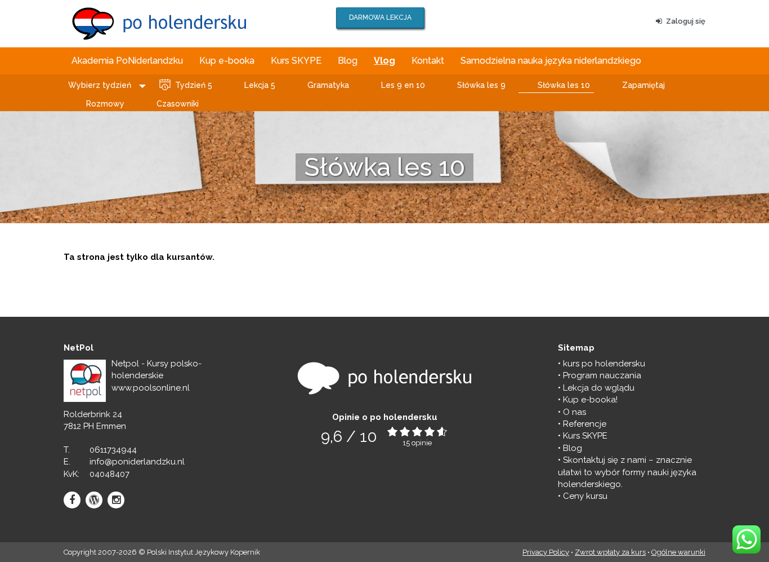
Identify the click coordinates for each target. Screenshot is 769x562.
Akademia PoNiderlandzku (127, 60)
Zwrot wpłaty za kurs (610, 552)
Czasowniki (178, 103)
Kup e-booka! (590, 400)
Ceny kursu (585, 496)
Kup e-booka (226, 60)
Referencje (584, 424)
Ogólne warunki (678, 552)
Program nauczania (602, 375)
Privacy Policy (545, 552)
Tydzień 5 (193, 85)
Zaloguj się (685, 21)
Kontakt (428, 60)
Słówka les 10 (564, 85)
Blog (347, 60)
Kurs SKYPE (296, 60)
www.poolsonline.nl (150, 388)
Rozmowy (105, 103)
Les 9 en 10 (403, 85)
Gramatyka (328, 85)
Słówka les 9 (481, 85)
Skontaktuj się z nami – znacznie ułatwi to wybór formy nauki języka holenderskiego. (627, 472)
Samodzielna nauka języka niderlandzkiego (550, 60)
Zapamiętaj (643, 85)
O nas (574, 412)
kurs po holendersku (604, 364)
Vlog (384, 60)
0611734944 (113, 450)
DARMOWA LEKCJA (380, 17)
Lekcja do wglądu (598, 388)
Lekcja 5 (259, 85)
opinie (422, 443)
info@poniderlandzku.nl (137, 462)
